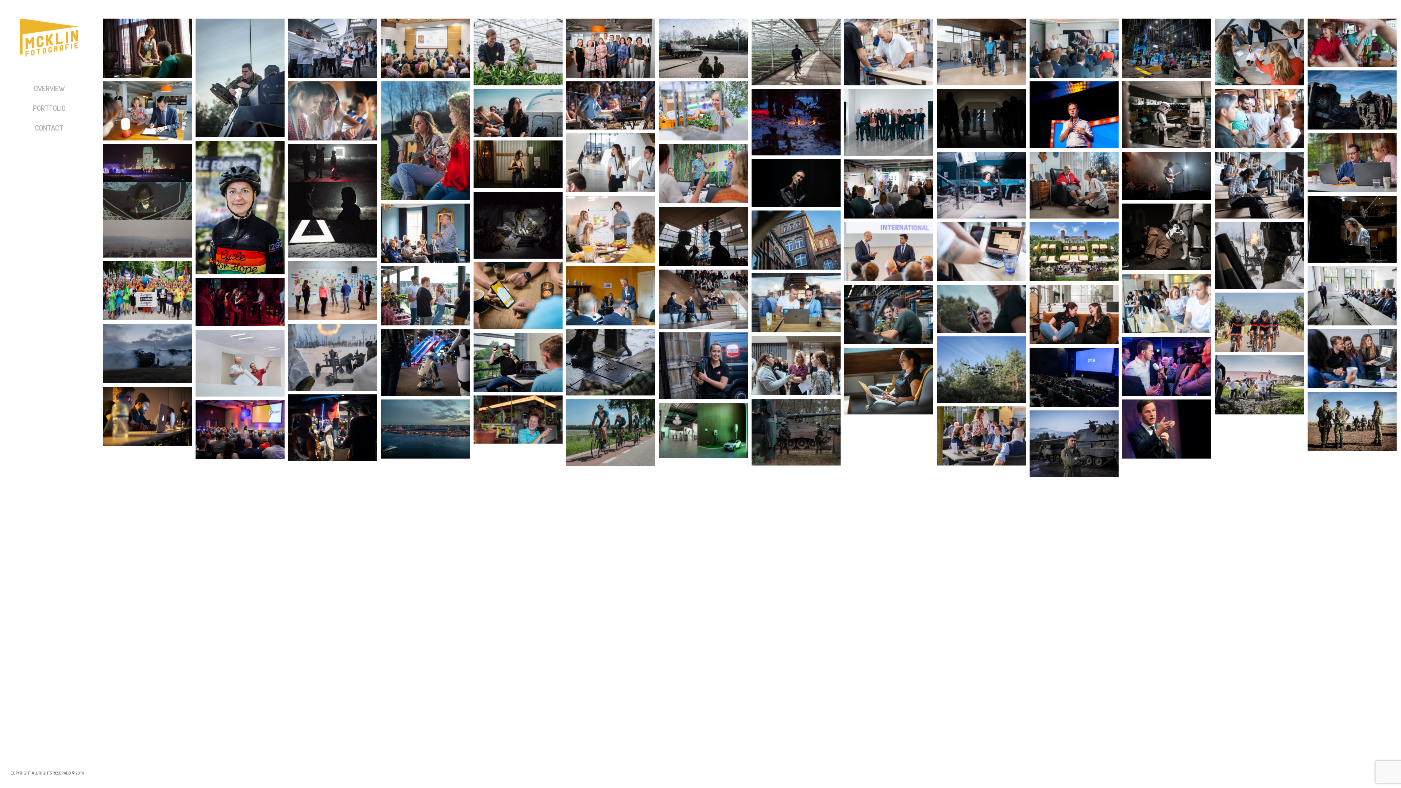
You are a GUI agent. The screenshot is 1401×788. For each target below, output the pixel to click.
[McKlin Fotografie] (49, 46)
